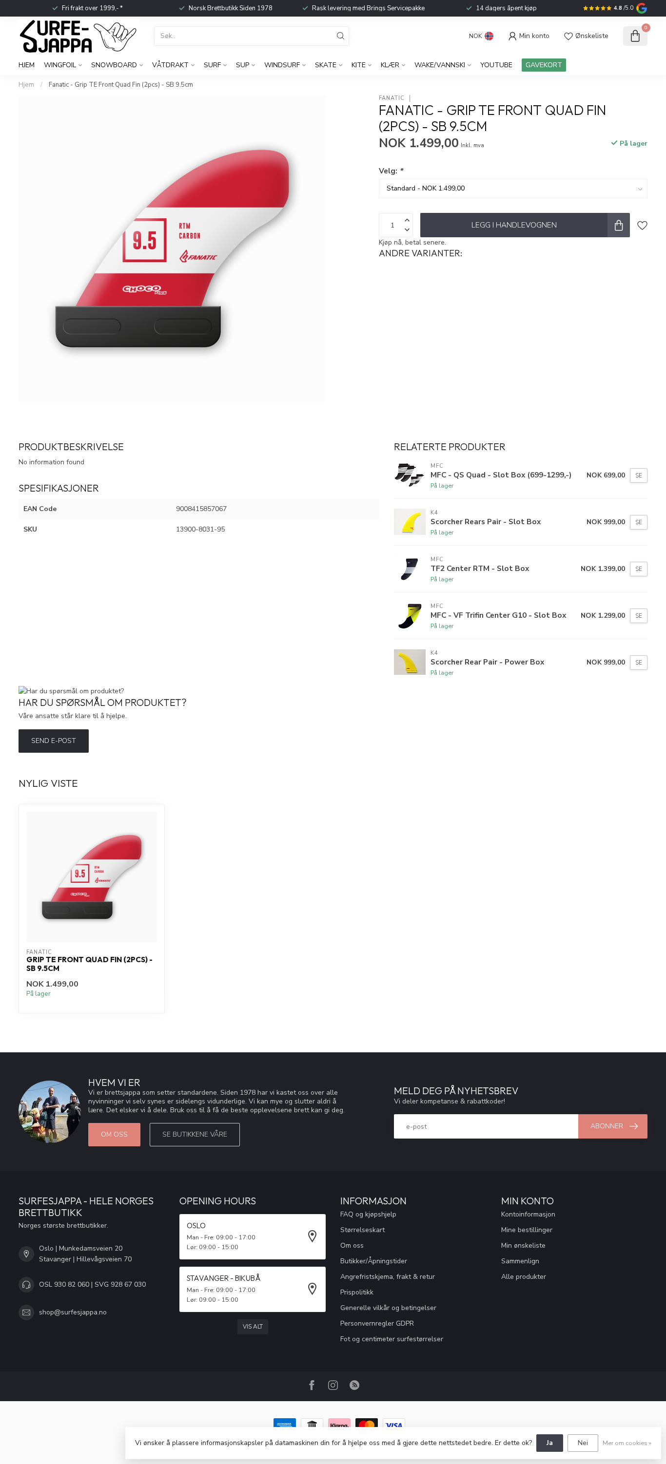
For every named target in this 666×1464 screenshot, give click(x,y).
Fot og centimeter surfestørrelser (391, 1339)
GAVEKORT (544, 65)
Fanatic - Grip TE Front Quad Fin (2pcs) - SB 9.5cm (121, 84)
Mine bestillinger (526, 1230)
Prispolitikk (356, 1292)
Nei (583, 1442)
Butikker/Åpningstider (373, 1261)
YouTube (496, 65)
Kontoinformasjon (528, 1214)
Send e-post (53, 740)
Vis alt (253, 1327)
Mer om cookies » (627, 1443)
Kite (359, 65)
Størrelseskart (362, 1230)
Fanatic (392, 98)
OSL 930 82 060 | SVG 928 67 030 (92, 1284)
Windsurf (282, 65)
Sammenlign (520, 1261)
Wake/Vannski (439, 65)
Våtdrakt (170, 65)
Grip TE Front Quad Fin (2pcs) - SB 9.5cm (89, 964)
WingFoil (60, 65)
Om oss (114, 1134)
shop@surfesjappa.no (73, 1312)
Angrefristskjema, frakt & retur (387, 1276)
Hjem (27, 65)
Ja (550, 1442)
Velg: (391, 171)
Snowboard (114, 65)
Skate (325, 65)
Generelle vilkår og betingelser (388, 1307)
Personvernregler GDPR (377, 1323)
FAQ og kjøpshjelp (368, 1214)
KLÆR (390, 65)
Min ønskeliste (523, 1245)
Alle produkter (523, 1276)
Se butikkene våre (194, 1134)
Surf (212, 65)
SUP (242, 65)
